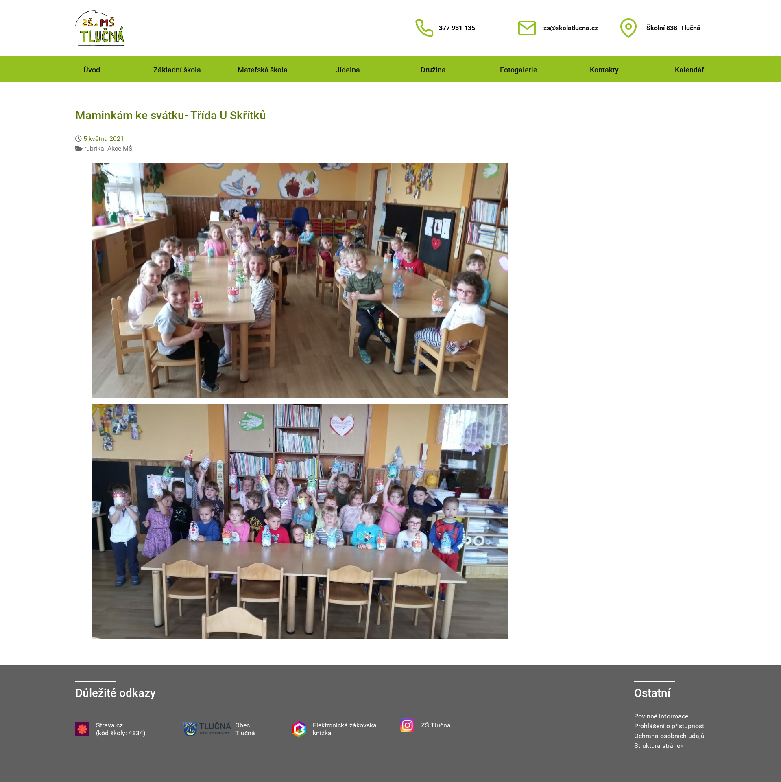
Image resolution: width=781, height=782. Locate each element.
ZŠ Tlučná (436, 725)
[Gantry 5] (99, 28)
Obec (242, 725)
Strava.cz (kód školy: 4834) (121, 729)
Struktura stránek (658, 745)
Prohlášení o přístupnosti (670, 726)
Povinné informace (661, 716)
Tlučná (245, 733)
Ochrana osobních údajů (669, 736)
